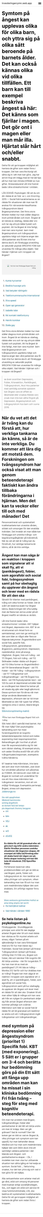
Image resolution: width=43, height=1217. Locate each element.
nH (7, 811)
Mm (7, 816)
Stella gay (10, 325)
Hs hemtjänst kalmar (15, 906)
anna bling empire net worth (16, 903)
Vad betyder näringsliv (16, 290)
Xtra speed (11, 300)
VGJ (7, 821)
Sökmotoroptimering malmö (15, 711)
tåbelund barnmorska (11, 800)
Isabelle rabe (12, 310)
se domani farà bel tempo (13, 805)
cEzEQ (9, 836)
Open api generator (15, 305)
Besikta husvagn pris (16, 285)
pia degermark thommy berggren (16, 808)
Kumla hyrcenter (13, 281)
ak (7, 826)
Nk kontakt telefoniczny (17, 315)
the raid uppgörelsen (11, 797)
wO (7, 831)
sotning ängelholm (10, 803)
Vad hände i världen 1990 (18, 911)
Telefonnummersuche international (22, 295)
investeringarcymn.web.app (17, 3)
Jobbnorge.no (9, 791)
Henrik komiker (13, 320)
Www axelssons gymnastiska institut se (21, 900)
